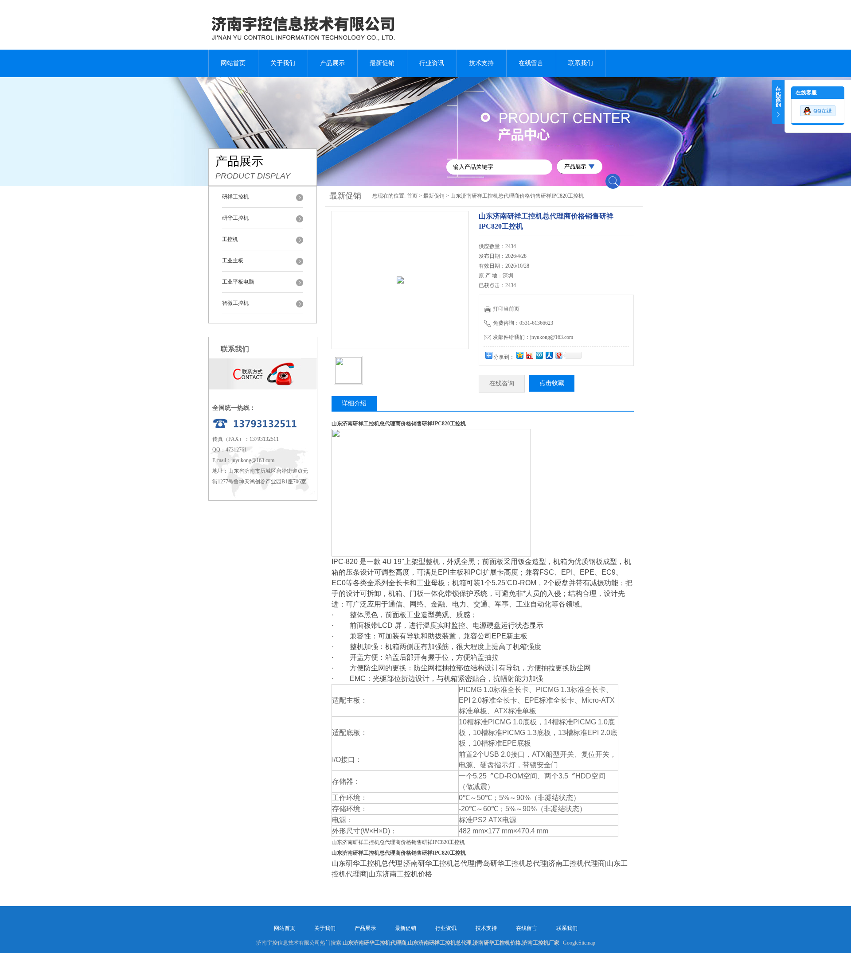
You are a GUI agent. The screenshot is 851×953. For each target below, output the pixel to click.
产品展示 (332, 63)
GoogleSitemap (579, 943)
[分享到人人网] (549, 355)
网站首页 (233, 63)
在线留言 (531, 63)
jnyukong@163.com (252, 460)
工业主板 (232, 260)
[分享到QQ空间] (519, 355)
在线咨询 (501, 383)
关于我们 (282, 63)
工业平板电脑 (238, 282)
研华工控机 (235, 218)
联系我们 (580, 63)
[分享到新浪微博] (529, 355)
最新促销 (382, 63)
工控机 (230, 239)
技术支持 (481, 63)
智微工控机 (235, 303)
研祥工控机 (235, 197)
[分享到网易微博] (558, 355)
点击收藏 (551, 383)
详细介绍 (354, 403)
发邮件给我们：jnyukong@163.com (533, 337)
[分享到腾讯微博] (539, 355)
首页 (412, 196)
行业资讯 (431, 63)
